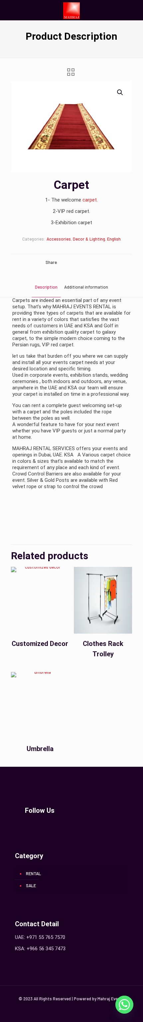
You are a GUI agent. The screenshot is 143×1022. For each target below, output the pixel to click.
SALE (31, 885)
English (114, 239)
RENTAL (33, 873)
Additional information (86, 287)
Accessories (59, 239)
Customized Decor (40, 644)
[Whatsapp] (124, 1005)
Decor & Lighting (89, 239)
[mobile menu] (134, 10)
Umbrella (40, 749)
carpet (89, 200)
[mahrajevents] (71, 10)
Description (46, 287)
